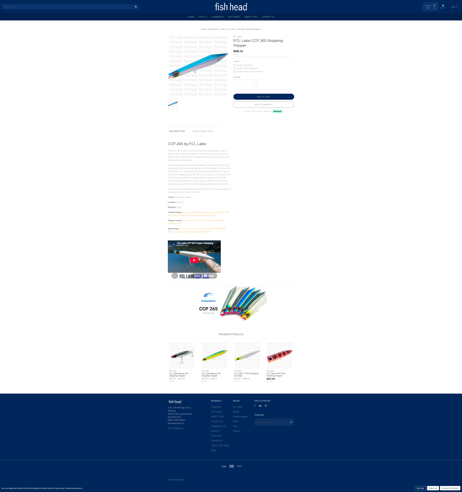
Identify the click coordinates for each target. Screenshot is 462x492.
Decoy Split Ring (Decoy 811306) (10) (193, 232)
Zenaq (236, 412)
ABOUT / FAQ (251, 17)
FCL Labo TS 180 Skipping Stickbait (246, 374)
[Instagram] (266, 406)
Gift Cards (234, 17)
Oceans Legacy (240, 416)
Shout (236, 421)
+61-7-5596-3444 (175, 428)
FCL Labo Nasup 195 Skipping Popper (211, 374)
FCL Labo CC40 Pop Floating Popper (276, 374)
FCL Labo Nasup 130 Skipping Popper (178, 374)
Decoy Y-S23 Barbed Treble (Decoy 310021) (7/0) (206, 212)
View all (237, 431)
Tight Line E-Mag (220, 445)
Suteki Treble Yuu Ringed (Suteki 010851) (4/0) (193, 215)
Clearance (218, 17)
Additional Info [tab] (203, 131)
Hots (235, 426)
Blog (213, 450)
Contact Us (268, 17)
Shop (202, 17)
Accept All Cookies (450, 488)
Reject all (433, 488)
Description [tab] (177, 131)
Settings (420, 488)
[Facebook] (254, 406)
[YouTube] (260, 406)
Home (191, 17)
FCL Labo (237, 36)
